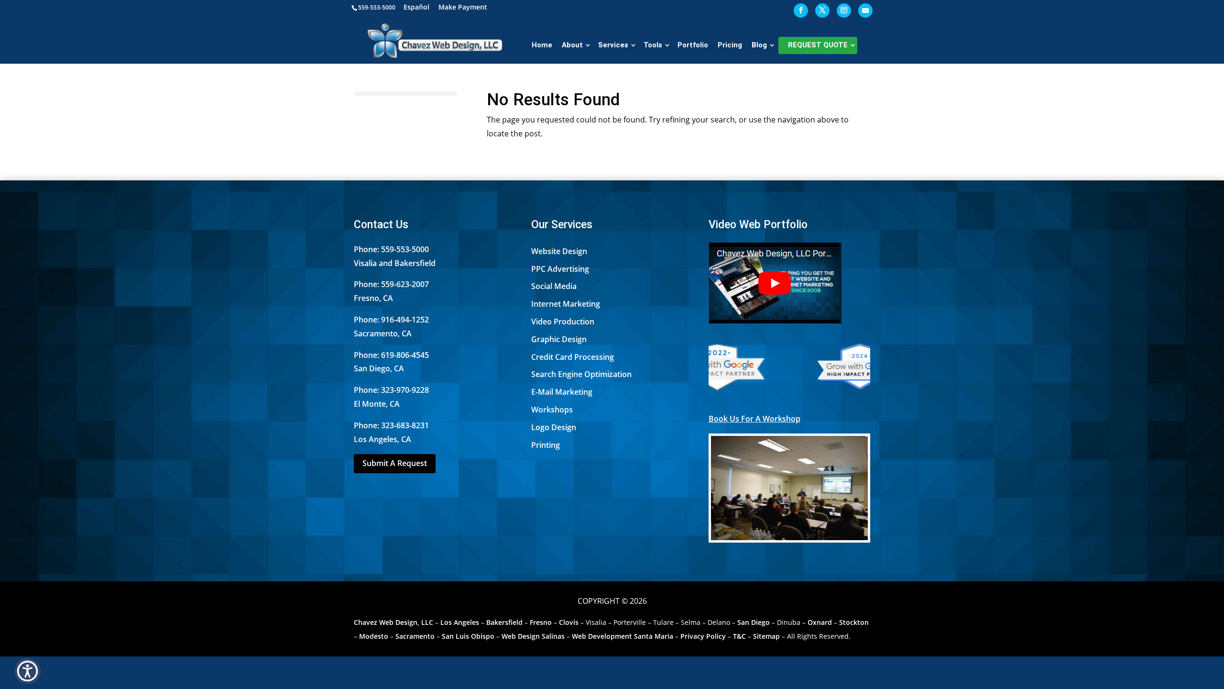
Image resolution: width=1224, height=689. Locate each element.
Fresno (541, 622)
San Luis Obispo (468, 636)
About (572, 45)
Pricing (730, 45)
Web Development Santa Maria (622, 636)
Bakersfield (504, 622)
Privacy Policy (703, 636)
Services (613, 45)
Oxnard (820, 622)
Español (416, 7)
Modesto (373, 636)
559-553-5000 (376, 7)
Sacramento (415, 636)
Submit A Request (394, 463)
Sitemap (766, 636)
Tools (653, 45)
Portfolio (693, 45)
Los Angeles (459, 622)
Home (542, 45)
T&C (739, 636)
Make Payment (462, 7)
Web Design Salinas (533, 636)
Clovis (569, 622)
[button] (27, 671)
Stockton (854, 622)
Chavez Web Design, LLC (393, 622)
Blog (759, 45)
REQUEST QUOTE (818, 45)
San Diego (753, 622)
